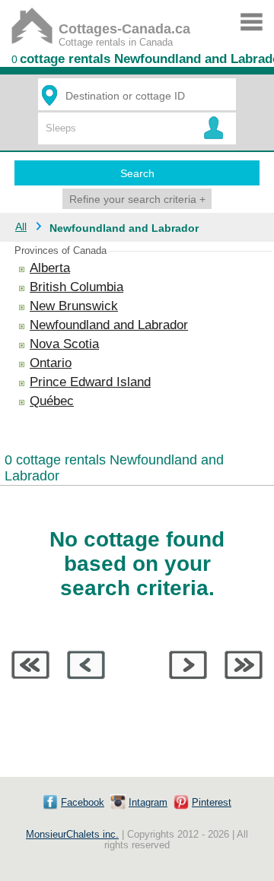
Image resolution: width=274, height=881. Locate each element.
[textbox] (139, 95)
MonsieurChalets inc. (72, 834)
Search (137, 173)
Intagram (148, 802)
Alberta (50, 268)
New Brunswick (74, 306)
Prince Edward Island (90, 382)
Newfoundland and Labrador (109, 325)
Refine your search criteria (137, 199)
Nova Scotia (64, 344)
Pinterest (211, 802)
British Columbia (76, 287)
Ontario (51, 363)
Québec (52, 401)
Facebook (82, 802)
